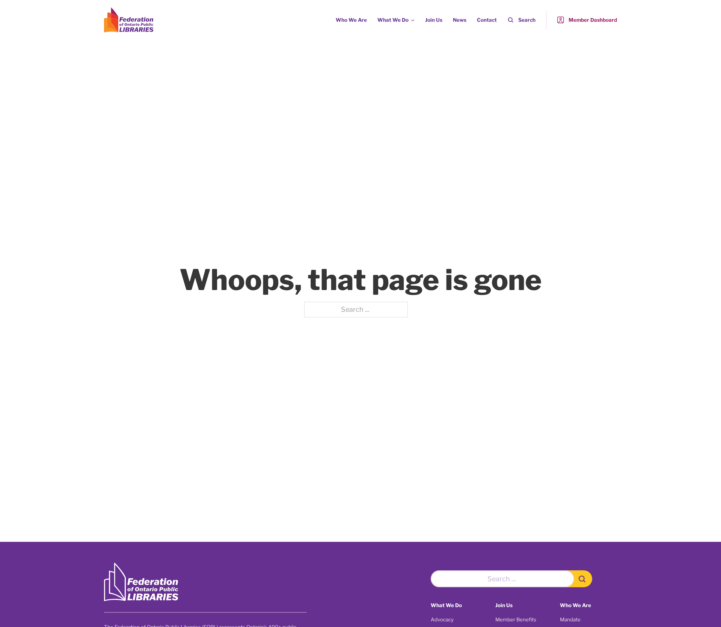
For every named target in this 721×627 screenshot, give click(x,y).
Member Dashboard (593, 20)
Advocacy (442, 619)
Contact (487, 20)
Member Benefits (515, 619)
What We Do (393, 20)
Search (526, 20)
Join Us (433, 20)
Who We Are (351, 20)
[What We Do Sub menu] (413, 20)
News (459, 20)
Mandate (570, 619)
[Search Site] (583, 578)
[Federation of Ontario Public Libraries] (141, 582)
